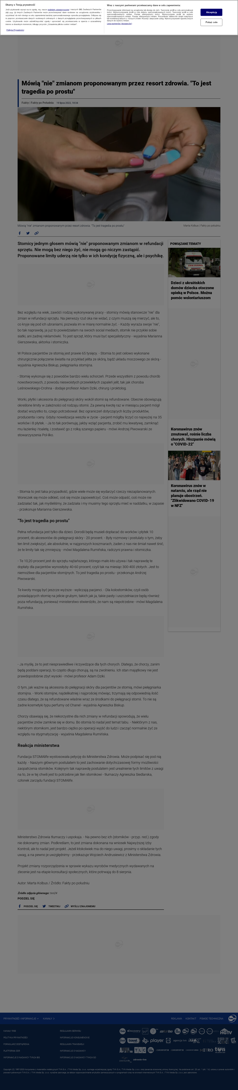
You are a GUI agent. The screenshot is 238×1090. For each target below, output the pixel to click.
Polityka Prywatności (15, 30)
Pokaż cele (211, 22)
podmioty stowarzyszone (58, 10)
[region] (119, 17)
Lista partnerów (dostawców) (119, 24)
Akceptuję (211, 12)
